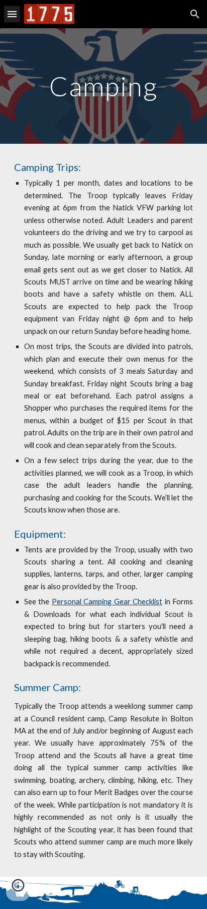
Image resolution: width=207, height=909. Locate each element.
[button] (12, 14)
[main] (103, 86)
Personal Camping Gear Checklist (107, 601)
